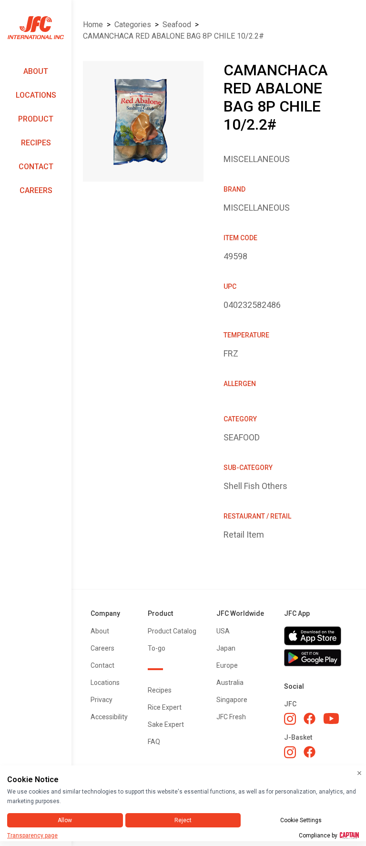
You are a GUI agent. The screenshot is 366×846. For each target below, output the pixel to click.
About (35, 71)
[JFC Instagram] (290, 719)
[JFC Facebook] (309, 718)
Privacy (101, 699)
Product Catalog (172, 631)
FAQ (154, 741)
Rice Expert (165, 707)
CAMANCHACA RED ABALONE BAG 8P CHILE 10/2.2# (173, 36)
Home (93, 24)
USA (223, 631)
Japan (225, 648)
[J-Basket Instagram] (290, 752)
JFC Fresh (231, 717)
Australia (230, 682)
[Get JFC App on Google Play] (315, 657)
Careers (36, 190)
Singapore (231, 699)
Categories (132, 24)
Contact (36, 166)
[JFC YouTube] (331, 718)
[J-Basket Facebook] (309, 752)
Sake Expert (166, 724)
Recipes (36, 142)
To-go (156, 648)
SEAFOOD (177, 24)
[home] (35, 28)
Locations (36, 95)
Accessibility (109, 717)
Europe (227, 665)
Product (35, 118)
